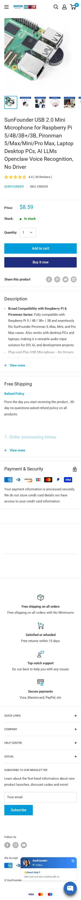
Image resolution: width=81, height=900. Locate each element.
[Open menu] (6, 7)
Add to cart (40, 248)
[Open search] (56, 7)
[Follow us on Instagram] (16, 845)
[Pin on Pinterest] (57, 279)
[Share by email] (74, 279)
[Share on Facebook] (49, 279)
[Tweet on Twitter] (65, 279)
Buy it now (41, 262)
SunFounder (14, 186)
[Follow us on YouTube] (24, 845)
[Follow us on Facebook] (7, 845)
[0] (73, 7)
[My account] (64, 7)
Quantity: (10, 232)
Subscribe (18, 810)
